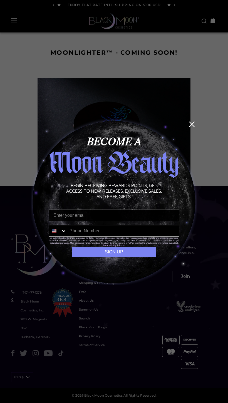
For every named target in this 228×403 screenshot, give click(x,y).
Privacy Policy (109, 245)
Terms (122, 245)
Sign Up (114, 252)
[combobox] (58, 230)
